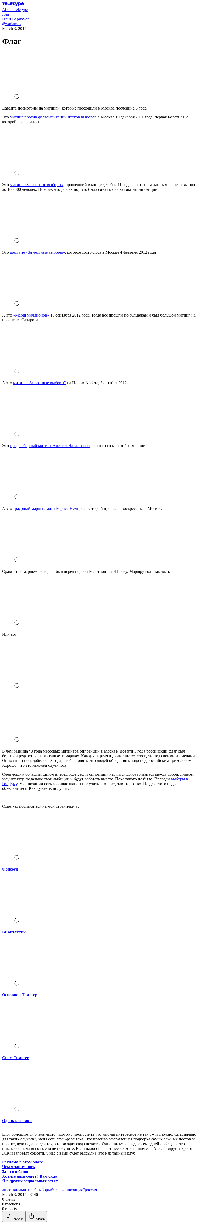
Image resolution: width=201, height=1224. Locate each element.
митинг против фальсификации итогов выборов (53, 117)
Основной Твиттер (19, 995)
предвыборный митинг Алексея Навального (50, 445)
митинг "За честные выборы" (39, 382)
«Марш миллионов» (31, 315)
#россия (90, 1190)
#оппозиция (72, 1190)
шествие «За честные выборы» (37, 252)
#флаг (56, 1190)
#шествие (10, 1190)
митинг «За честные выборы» (36, 184)
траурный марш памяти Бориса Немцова (49, 508)
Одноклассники (17, 1120)
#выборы (43, 1190)
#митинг (27, 1190)
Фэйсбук (10, 869)
